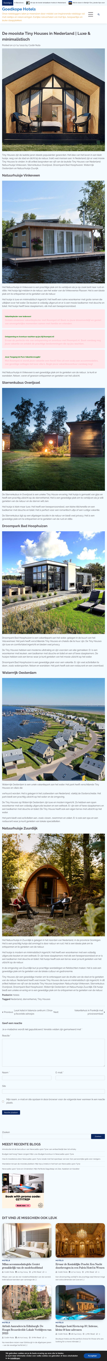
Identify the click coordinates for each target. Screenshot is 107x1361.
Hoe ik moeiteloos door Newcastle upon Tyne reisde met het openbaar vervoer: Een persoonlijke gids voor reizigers (51, 1159)
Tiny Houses (43, 999)
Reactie (6, 1035)
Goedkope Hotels (19, 9)
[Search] (99, 14)
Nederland (16, 999)
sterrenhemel (29, 999)
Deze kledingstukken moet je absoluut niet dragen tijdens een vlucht (60, 3)
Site (4, 1086)
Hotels (16, 995)
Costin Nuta (34, 45)
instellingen (15, 1358)
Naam (6, 1072)
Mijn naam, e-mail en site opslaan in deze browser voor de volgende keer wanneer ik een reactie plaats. (55, 1101)
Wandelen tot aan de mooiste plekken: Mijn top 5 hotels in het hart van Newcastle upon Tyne (41, 1164)
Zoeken (6, 1132)
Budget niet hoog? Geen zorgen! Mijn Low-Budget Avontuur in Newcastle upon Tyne (38, 1154)
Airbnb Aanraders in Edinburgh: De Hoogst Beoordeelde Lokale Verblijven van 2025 (26, 1330)
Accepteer (92, 1355)
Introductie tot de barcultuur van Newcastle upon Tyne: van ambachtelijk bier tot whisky (39, 1149)
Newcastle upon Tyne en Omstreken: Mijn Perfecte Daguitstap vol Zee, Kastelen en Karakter (41, 1169)
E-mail (60, 1072)
